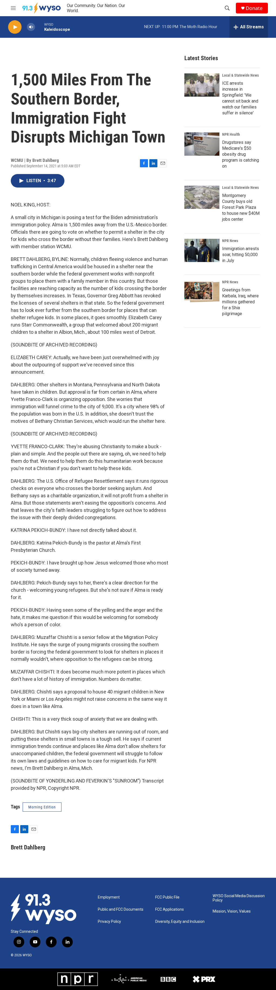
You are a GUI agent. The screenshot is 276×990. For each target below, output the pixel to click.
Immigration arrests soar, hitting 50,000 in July (240, 254)
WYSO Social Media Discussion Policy (239, 898)
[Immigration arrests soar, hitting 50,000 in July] (201, 250)
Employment (109, 897)
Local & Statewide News (240, 75)
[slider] (39, 27)
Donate (254, 8)
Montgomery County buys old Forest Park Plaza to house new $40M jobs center (241, 207)
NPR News (230, 241)
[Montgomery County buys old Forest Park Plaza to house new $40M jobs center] (201, 197)
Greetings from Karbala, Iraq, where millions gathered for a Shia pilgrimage (240, 301)
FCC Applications (169, 909)
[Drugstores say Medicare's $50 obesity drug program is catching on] (201, 144)
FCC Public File (167, 897)
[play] (15, 27)
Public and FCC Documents (120, 909)
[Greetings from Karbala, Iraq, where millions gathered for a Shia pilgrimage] (201, 291)
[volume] (31, 27)
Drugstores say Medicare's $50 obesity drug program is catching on (240, 154)
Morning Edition (42, 807)
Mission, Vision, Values (232, 911)
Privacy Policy (109, 922)
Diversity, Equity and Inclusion (180, 922)
